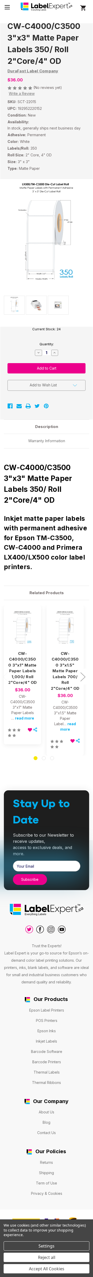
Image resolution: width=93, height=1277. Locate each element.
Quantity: (47, 344)
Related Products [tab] (46, 592)
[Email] (19, 406)
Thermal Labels (47, 1072)
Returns (46, 1162)
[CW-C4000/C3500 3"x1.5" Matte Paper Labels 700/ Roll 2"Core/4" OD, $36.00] (65, 628)
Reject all (46, 1257)
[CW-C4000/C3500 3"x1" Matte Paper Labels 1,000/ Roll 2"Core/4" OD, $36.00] (22, 628)
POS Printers (46, 1020)
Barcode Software (46, 1051)
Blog (46, 1122)
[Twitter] (37, 406)
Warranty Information (46, 440)
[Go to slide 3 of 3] (52, 758)
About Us (46, 1112)
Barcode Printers (46, 1062)
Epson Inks (46, 1031)
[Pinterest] (46, 406)
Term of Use (46, 1183)
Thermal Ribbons (46, 1082)
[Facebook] (10, 406)
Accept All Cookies (46, 1269)
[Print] (28, 406)
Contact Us (46, 1132)
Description (46, 426)
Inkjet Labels (46, 1041)
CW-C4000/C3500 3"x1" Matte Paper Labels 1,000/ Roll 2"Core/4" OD (22, 668)
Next (83, 677)
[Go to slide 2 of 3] (44, 758)
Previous (5, 677)
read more (24, 718)
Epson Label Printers (46, 1010)
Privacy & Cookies (46, 1193)
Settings (46, 1246)
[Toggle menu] (7, 7)
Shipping (46, 1173)
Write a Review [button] (22, 93)
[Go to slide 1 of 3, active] (35, 758)
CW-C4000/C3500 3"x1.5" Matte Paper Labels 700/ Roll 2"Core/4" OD (65, 671)
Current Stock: (46, 329)
